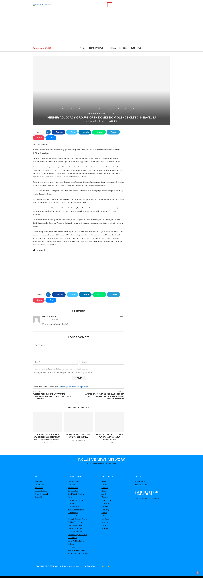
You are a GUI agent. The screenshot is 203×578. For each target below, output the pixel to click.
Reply (122, 317)
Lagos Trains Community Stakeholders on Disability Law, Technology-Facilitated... (47, 437)
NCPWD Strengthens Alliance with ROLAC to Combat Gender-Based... (110, 437)
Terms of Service (141, 485)
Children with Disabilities (76, 522)
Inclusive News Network (96, 121)
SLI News (71, 547)
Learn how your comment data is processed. (73, 387)
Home (63, 109)
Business (104, 485)
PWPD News (72, 538)
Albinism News (73, 488)
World (83, 48)
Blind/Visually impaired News (76, 495)
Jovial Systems (106, 566)
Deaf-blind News (74, 506)
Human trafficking (74, 516)
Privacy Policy (140, 481)
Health (104, 491)
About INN (38, 481)
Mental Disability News (76, 510)
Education (105, 488)
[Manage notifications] (197, 573)
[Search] (109, 4)
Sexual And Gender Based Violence (82, 109)
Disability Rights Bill (75, 528)
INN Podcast (39, 488)
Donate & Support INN (42, 494)
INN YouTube (39, 485)
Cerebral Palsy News (75, 525)
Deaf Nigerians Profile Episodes (75, 501)
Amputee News (73, 491)
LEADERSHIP (107, 500)
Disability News (96, 48)
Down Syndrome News (75, 531)
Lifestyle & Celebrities (105, 505)
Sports (104, 525)
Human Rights (73, 513)
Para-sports (105, 519)
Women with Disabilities (76, 550)
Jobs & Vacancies (105, 495)
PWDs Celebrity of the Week (78, 553)
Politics (104, 516)
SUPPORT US (136, 48)
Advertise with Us (41, 491)
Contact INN (39, 497)
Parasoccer (105, 522)
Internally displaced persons (77, 519)
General (112, 48)
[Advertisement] (101, 27)
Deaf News (71, 485)
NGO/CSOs (123, 48)
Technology (105, 510)
